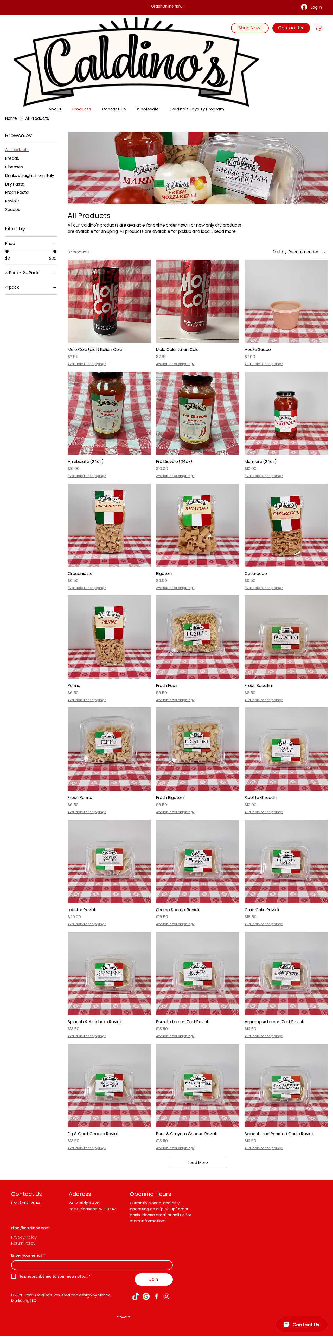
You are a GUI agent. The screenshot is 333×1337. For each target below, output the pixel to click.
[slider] (7, 251)
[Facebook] (156, 1296)
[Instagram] (166, 1296)
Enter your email (28, 1255)
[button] (319, 28)
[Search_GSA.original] (146, 1296)
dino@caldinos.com (30, 1227)
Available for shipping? (87, 364)
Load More (198, 1162)
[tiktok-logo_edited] (136, 1296)
